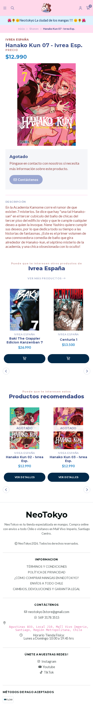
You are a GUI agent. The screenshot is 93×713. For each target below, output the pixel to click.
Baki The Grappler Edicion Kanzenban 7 (25, 340)
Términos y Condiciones (46, 566)
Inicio (21, 28)
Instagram (49, 661)
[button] (24, 358)
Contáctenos (27, 180)
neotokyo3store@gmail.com (48, 611)
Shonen (34, 28)
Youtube (49, 667)
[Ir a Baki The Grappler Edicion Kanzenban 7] (24, 310)
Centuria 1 (68, 340)
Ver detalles (25, 477)
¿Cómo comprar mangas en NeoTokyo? (46, 578)
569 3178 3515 (48, 617)
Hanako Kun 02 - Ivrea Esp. (24, 459)
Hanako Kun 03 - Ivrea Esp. (68, 459)
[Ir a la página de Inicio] (46, 8)
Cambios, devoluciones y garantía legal (46, 589)
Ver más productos (45, 278)
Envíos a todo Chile (46, 583)
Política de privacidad (46, 572)
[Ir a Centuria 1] (68, 310)
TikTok (49, 672)
